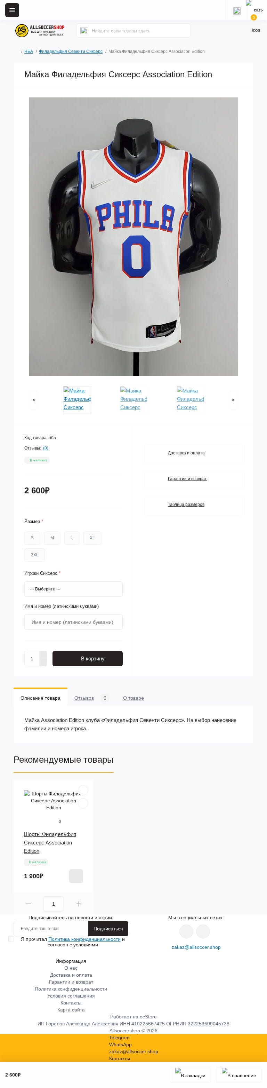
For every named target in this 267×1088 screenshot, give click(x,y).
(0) (45, 448)
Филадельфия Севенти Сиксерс (71, 51)
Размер (33, 521)
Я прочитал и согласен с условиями (73, 941)
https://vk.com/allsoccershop (186, 931)
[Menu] (12, 10)
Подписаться (108, 928)
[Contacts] (237, 10)
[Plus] (43, 655)
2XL (35, 555)
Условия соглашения (71, 996)
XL (92, 537)
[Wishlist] (83, 790)
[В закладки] (190, 1075)
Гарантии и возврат (187, 478)
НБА (28, 51)
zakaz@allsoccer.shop (196, 947)
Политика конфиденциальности (84, 939)
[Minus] (43, 663)
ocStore (148, 1016)
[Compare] (83, 803)
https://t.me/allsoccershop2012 (203, 931)
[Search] (83, 31)
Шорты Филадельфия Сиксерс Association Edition (50, 842)
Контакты (70, 1003)
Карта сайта (71, 1009)
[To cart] (76, 876)
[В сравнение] (239, 1075)
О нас (71, 968)
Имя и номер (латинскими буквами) (61, 606)
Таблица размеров (186, 504)
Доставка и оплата (186, 453)
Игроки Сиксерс (42, 573)
